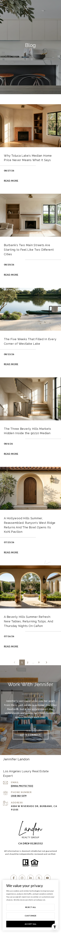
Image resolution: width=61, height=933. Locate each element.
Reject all (30, 907)
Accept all (30, 924)
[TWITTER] (39, 878)
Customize (30, 915)
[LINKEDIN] (30, 878)
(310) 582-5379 (18, 795)
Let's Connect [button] (30, 734)
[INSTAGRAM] (22, 878)
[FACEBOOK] (13, 878)
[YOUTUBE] (47, 878)
